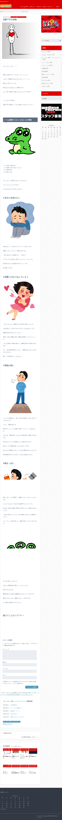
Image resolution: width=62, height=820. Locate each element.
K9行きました (14, 714)
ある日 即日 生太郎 (49, 816)
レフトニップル (47, 65)
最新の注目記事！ (8, 724)
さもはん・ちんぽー (48, 54)
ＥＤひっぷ (45, 86)
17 (57, 133)
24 (57, 135)
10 (57, 131)
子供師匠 (45, 68)
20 (45, 135)
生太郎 (45, 77)
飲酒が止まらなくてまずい (17, 717)
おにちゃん (46, 51)
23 (54, 135)
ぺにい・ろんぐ (47, 62)
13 (45, 133)
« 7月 (42, 138)
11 (60, 131)
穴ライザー (46, 80)
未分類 (45, 71)
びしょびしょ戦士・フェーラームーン (15, 701)
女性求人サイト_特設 (41, 6)
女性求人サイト (32, 6)
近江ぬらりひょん (47, 83)
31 (57, 136)
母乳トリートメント (48, 74)
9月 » (46, 138)
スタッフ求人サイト (49, 6)
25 (60, 135)
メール (5, 668)
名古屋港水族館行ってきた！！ (29, 737)
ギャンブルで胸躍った (16, 708)
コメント (5, 649)
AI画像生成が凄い (7, 733)
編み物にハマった (15, 711)
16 (54, 133)
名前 (4, 662)
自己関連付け (14, 705)
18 (60, 133)
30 (54, 136)
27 (45, 136)
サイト (4, 675)
